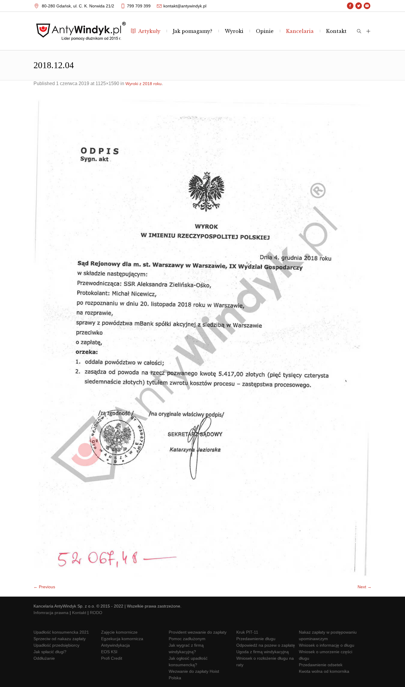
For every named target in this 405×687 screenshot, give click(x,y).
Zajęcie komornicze (119, 632)
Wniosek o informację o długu (326, 645)
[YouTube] (366, 5)
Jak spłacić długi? (50, 651)
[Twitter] (358, 5)
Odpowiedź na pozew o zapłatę (265, 645)
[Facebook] (350, 5)
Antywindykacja (115, 645)
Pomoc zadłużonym (187, 638)
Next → (364, 586)
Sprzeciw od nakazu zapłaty (60, 638)
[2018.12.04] (202, 338)
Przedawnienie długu (255, 638)
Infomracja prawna (51, 612)
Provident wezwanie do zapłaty (198, 632)
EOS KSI (109, 651)
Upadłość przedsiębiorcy (56, 645)
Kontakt (79, 612)
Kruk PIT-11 (247, 632)
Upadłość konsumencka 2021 (61, 632)
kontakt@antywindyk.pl (184, 6)
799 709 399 (139, 6)
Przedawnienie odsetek (320, 664)
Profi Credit (111, 658)
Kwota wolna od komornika (324, 671)
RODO (96, 612)
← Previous (44, 586)
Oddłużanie (44, 658)
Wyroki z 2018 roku (143, 83)
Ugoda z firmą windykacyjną (262, 651)
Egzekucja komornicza (122, 638)
